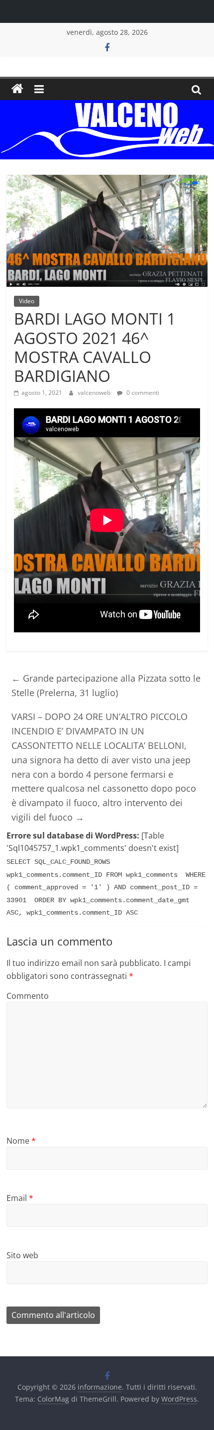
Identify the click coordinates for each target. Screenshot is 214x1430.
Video (26, 301)
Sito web (22, 1255)
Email (19, 1197)
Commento (27, 995)
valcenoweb (95, 392)
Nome (21, 1140)
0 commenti (142, 392)
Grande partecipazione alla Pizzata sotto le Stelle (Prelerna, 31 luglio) (106, 685)
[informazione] (17, 89)
